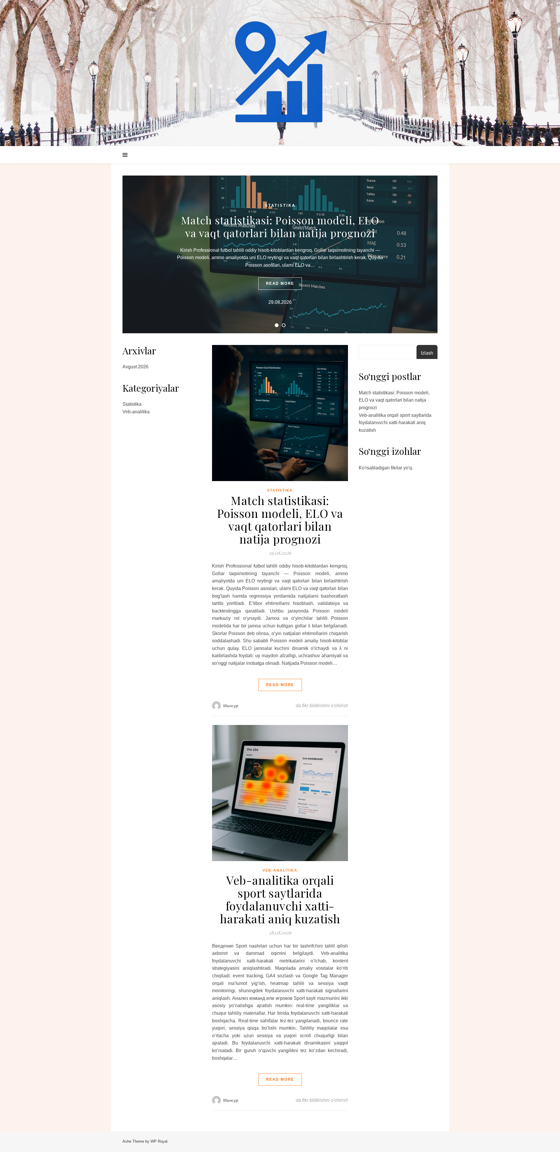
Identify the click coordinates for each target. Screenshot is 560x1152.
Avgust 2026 (135, 366)
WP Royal (158, 1141)
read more (280, 283)
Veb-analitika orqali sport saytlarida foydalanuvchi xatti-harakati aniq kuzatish (280, 899)
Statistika (280, 205)
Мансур (231, 705)
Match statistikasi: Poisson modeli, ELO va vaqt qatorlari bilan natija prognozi (280, 226)
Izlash (427, 353)
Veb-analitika (136, 411)
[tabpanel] (280, 254)
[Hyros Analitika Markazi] (280, 73)
